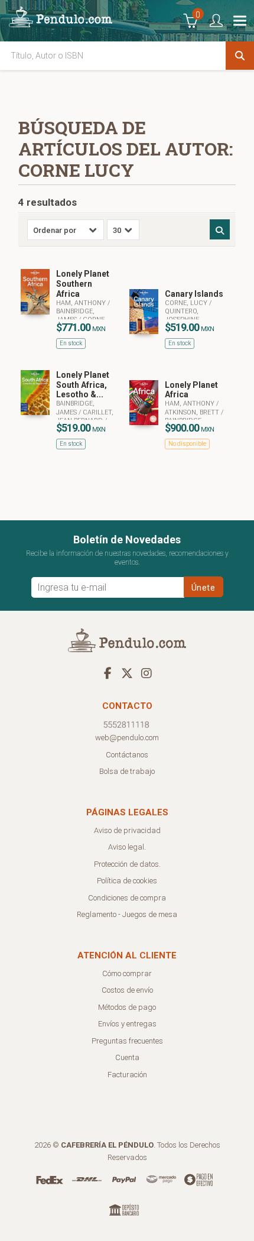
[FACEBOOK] (107, 673)
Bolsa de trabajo (127, 771)
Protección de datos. (127, 864)
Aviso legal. (127, 847)
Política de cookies (127, 880)
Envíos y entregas (127, 1023)
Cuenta (127, 1057)
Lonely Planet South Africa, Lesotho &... (82, 385)
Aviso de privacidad (127, 830)
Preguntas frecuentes (127, 1040)
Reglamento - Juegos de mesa (127, 914)
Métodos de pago (127, 1007)
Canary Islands (194, 294)
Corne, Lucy (187, 303)
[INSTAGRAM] (146, 673)
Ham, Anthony (82, 303)
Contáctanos (127, 754)
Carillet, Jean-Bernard (84, 417)
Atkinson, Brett (193, 412)
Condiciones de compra (127, 897)
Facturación (127, 1074)
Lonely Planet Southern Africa (82, 284)
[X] (127, 673)
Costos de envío (127, 990)
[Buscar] (240, 55)
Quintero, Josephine (182, 315)
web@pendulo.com (127, 737)
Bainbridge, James (75, 315)
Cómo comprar (127, 973)
